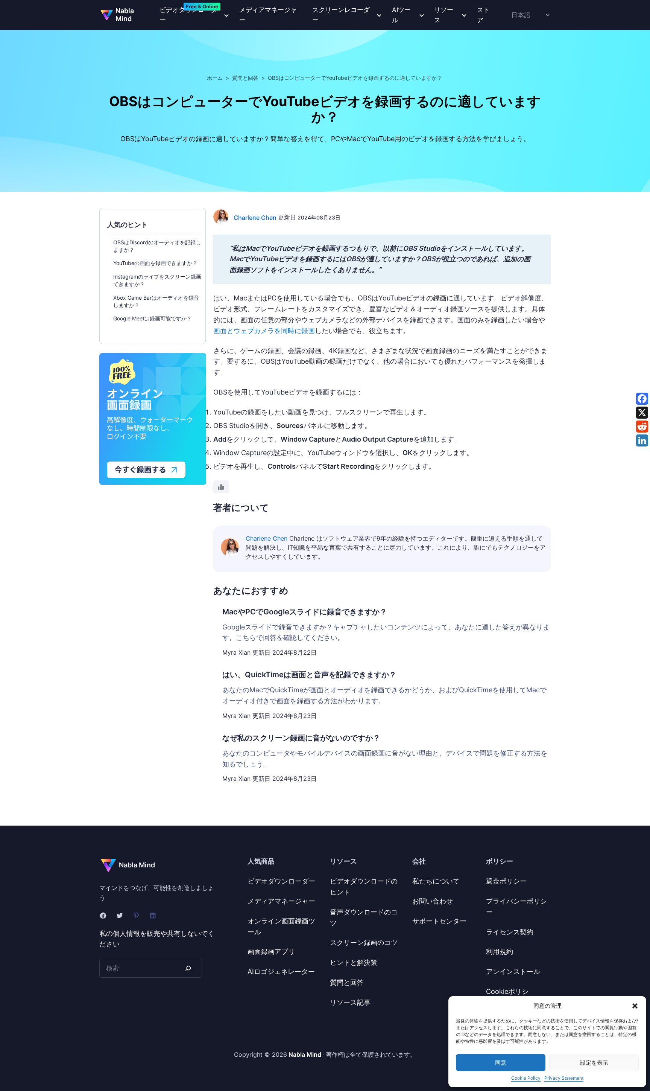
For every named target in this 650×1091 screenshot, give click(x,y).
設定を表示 (594, 1062)
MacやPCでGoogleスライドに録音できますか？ (304, 611)
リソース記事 (350, 1002)
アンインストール (513, 971)
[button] (635, 1006)
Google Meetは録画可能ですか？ (152, 318)
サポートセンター (439, 921)
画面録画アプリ (271, 951)
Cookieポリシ (507, 991)
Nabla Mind (124, 15)
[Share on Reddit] (642, 427)
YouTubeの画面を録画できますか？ (155, 263)
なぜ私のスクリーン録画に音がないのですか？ (301, 737)
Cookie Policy (526, 1078)
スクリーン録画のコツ (364, 942)
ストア (483, 15)
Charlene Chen (255, 217)
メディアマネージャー (268, 15)
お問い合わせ (432, 901)
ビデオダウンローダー (281, 881)
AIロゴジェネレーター (281, 971)
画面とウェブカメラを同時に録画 (264, 331)
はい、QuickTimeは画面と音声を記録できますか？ (309, 674)
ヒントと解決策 (353, 962)
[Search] (188, 968)
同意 (500, 1062)
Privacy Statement (563, 1078)
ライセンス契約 (509, 932)
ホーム (215, 78)
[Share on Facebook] (642, 399)
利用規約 (499, 951)
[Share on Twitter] (642, 413)
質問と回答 (245, 78)
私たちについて (436, 881)
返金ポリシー (506, 881)
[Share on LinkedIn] (642, 440)
